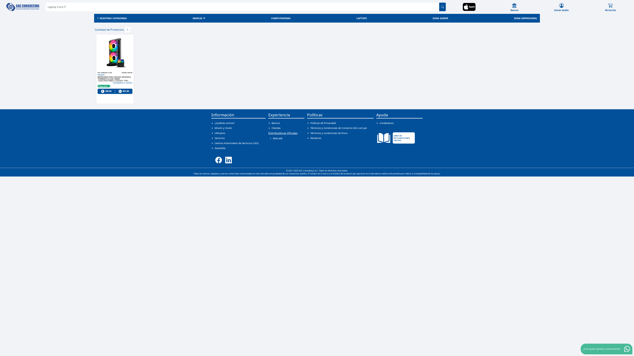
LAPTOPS (361, 18)
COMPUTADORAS (281, 18)
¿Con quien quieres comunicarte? (601, 348)
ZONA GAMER (440, 18)
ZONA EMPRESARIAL (525, 18)
